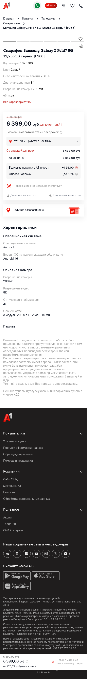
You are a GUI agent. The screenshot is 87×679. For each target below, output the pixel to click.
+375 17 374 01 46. (65, 648)
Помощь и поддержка (18, 460)
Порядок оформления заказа (23, 448)
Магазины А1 (12, 486)
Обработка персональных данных (26, 499)
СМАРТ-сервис (13, 530)
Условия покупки (14, 441)
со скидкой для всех (20, 150)
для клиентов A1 (51, 124)
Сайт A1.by (10, 479)
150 (18, 630)
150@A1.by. (48, 633)
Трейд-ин (9, 524)
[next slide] (9, 40)
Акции (7, 517)
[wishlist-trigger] (80, 38)
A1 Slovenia (43, 672)
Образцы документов (18, 454)
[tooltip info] (76, 174)
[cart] (63, 6)
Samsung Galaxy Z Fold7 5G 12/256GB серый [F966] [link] (39, 28)
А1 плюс (50, 5)
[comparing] (81, 6)
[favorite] (72, 6)
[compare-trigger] (81, 46)
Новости (9, 492)
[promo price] (26, 661)
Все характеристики (17, 102)
